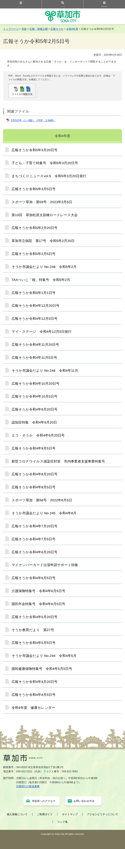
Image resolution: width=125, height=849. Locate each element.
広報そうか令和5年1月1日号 (34, 293)
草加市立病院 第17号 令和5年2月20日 (43, 241)
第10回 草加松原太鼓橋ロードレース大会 (45, 215)
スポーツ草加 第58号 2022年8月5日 (42, 500)
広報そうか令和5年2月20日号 (34, 228)
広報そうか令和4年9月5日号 (34, 448)
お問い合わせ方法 (84, 801)
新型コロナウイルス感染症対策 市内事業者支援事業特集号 (58, 461)
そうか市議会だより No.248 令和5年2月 (44, 267)
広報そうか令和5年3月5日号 (34, 189)
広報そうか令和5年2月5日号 (34, 254)
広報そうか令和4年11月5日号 (34, 357)
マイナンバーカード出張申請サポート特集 (45, 565)
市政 (24, 29)
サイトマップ (70, 814)
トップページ (11, 29)
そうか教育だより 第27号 (33, 630)
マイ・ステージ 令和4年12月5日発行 (41, 331)
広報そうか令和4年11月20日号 (35, 344)
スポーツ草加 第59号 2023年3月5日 (42, 202)
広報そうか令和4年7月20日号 (34, 526)
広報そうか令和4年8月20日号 (34, 474)
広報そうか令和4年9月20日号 (34, 409)
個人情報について (17, 814)
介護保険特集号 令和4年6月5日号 (38, 591)
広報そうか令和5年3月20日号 (34, 150)
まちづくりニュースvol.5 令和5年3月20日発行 (49, 176)
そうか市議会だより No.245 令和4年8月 (44, 513)
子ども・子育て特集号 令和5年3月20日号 (45, 163)
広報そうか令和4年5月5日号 (34, 643)
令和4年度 (72, 29)
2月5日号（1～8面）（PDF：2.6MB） (33, 120)
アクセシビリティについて (102, 814)
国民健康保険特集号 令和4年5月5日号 (42, 669)
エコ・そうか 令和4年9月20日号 (38, 435)
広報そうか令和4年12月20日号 (35, 305)
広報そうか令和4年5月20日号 (34, 617)
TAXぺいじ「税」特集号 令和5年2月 (41, 280)
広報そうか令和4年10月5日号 (34, 396)
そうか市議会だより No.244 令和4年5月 (44, 656)
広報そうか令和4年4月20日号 (34, 682)
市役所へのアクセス (43, 801)
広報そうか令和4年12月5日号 (34, 318)
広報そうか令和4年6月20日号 (34, 552)
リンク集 (62, 821)
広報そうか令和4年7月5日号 (34, 539)
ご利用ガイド (45, 814)
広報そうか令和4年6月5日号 (34, 578)
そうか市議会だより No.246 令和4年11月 (45, 370)
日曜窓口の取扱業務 (28, 786)
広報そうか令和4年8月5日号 (34, 487)
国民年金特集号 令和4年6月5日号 (38, 604)
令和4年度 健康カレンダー (33, 708)
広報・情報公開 (38, 29)
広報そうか (56, 29)
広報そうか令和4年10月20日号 (35, 383)
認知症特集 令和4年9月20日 (34, 422)
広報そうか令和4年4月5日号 (34, 695)
